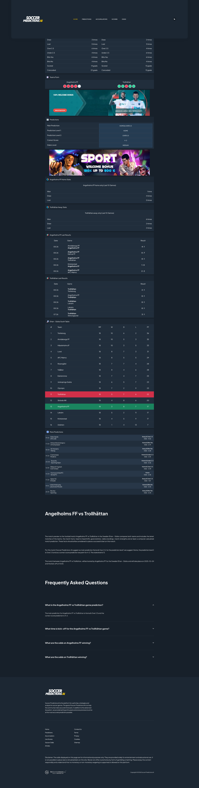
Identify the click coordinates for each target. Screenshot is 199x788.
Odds (124, 19)
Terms (76, 732)
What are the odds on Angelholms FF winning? (68, 643)
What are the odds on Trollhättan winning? (66, 657)
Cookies (77, 739)
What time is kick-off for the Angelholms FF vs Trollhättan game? (77, 628)
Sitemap (77, 742)
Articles (47, 746)
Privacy (76, 736)
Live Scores (49, 739)
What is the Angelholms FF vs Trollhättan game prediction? (74, 605)
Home (47, 729)
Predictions (49, 732)
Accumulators (49, 736)
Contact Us (77, 729)
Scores (115, 19)
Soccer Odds (49, 742)
